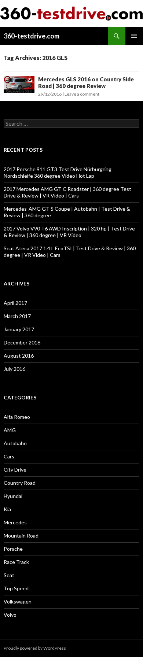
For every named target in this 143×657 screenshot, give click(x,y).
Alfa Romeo (17, 417)
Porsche (13, 549)
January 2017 (19, 329)
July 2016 (14, 369)
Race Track (16, 562)
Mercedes (15, 522)
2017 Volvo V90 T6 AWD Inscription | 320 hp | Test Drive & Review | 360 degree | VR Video (69, 231)
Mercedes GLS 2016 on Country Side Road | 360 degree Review (86, 82)
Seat (9, 575)
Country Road (20, 483)
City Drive (15, 469)
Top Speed (16, 588)
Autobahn (15, 443)
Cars (9, 456)
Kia (7, 509)
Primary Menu (134, 36)
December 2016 (22, 342)
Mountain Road (21, 535)
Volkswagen (18, 601)
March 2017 (17, 316)
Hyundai (13, 496)
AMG (10, 430)
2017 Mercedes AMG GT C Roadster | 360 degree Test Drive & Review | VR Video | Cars (67, 192)
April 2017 (15, 303)
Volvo (10, 615)
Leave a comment (82, 94)
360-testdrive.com (31, 36)
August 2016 (19, 356)
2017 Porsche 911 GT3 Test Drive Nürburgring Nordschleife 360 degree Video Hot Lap (57, 172)
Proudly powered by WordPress (35, 648)
